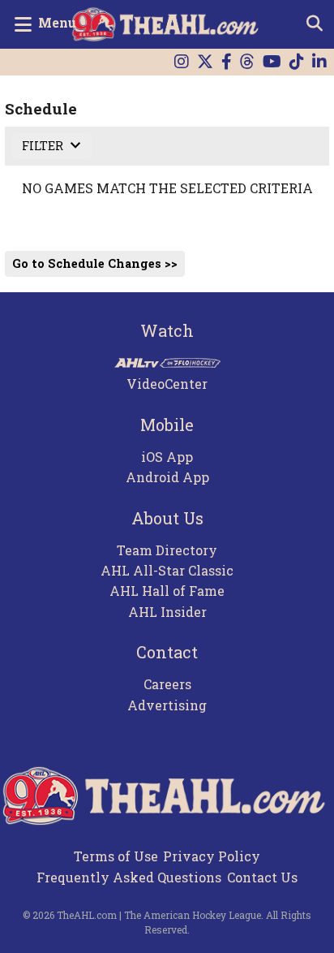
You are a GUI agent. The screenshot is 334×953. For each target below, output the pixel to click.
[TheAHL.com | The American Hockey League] (167, 24)
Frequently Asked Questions (128, 877)
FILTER (44, 145)
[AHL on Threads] (247, 62)
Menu (57, 22)
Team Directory (167, 549)
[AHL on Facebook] (226, 62)
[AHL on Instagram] (181, 62)
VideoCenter (167, 383)
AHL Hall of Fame (167, 590)
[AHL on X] (205, 62)
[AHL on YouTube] (272, 62)
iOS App (167, 456)
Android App (167, 476)
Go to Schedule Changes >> (95, 263)
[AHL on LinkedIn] (319, 62)
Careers (167, 683)
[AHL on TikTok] (296, 62)
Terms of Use (116, 856)
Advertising (167, 705)
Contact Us (262, 877)
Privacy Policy (211, 856)
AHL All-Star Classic (167, 570)
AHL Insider (167, 611)
